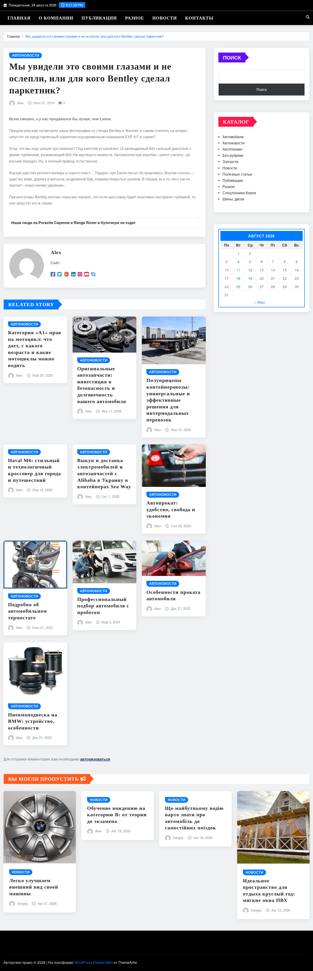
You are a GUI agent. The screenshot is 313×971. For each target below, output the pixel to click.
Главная (19, 18)
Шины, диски (233, 199)
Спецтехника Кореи (239, 192)
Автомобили (233, 136)
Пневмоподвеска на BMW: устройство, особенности (32, 721)
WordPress (83, 962)
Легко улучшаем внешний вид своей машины (33, 887)
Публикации (99, 18)
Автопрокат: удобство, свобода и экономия (170, 509)
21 (273, 278)
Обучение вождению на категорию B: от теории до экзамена (117, 814)
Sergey (22, 903)
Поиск (232, 57)
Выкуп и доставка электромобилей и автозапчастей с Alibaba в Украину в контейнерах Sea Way (104, 473)
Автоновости (233, 143)
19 (250, 278)
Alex (20, 102)
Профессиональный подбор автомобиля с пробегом (103, 605)
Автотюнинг (232, 149)
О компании (56, 18)
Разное (134, 18)
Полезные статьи (237, 174)
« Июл (259, 302)
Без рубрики (232, 155)
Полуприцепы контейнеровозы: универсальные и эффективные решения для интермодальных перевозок (168, 400)
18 (238, 278)
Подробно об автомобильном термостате (27, 611)
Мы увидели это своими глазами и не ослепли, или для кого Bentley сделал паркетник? (94, 36)
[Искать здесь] (308, 17)
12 (250, 269)
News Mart (104, 962)
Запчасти (230, 161)
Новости (164, 18)
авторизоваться (95, 759)
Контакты (199, 18)
